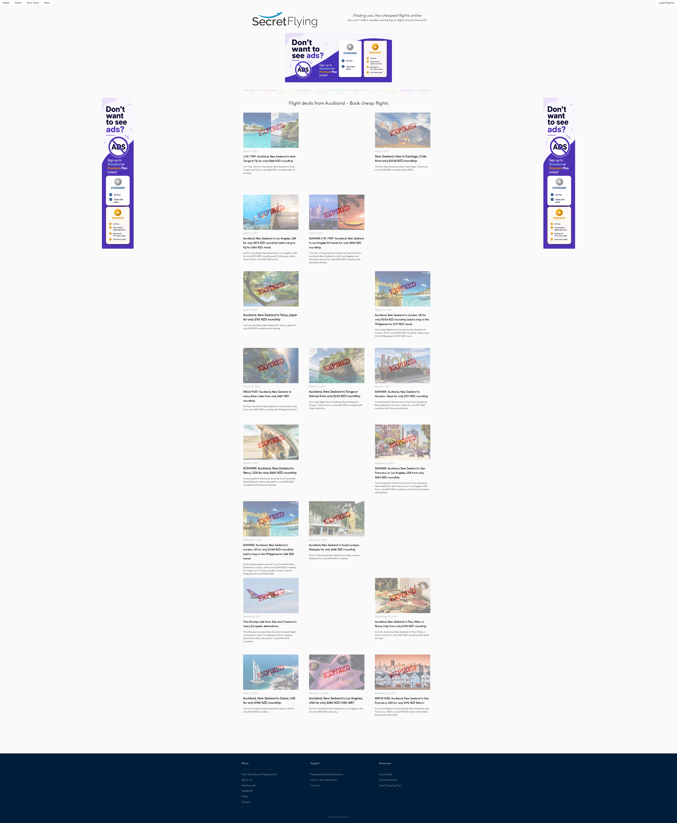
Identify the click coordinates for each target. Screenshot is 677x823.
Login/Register (666, 3)
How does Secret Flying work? (259, 774)
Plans (47, 3)
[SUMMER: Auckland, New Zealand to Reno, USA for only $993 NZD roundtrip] (271, 442)
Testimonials (249, 785)
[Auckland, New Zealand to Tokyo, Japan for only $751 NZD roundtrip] (271, 289)
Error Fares (33, 3)
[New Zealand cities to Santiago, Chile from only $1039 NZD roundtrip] (402, 130)
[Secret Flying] (285, 20)
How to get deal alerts (323, 780)
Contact (315, 785)
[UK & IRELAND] (321, 91)
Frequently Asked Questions (326, 774)
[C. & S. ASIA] (390, 91)
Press (245, 796)
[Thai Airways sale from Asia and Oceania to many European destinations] (271, 595)
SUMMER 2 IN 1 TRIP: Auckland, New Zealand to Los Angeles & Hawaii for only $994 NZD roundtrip (336, 243)
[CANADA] (269, 91)
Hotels (18, 3)
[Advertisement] (336, 137)
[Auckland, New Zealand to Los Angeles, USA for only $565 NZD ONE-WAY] (336, 672)
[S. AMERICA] (304, 91)
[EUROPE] (338, 91)
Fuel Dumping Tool (390, 785)
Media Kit (247, 791)
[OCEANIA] (425, 91)
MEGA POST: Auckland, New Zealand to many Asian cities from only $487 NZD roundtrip (267, 396)
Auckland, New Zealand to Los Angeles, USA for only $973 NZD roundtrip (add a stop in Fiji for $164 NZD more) (269, 243)
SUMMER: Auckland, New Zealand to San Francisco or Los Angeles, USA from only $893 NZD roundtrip (400, 473)
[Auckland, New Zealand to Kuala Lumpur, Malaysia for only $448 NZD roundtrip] (336, 519)
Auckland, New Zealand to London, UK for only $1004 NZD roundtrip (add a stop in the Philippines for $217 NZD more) (402, 319)
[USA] (252, 91)
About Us (247, 780)
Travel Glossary (388, 780)
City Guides (385, 774)
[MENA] (356, 91)
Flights (6, 3)
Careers (246, 802)
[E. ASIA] (408, 91)
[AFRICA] (373, 91)
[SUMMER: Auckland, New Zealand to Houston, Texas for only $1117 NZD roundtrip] (402, 365)
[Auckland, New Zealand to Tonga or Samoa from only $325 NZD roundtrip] (336, 365)
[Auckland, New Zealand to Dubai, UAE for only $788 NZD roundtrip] (270, 672)
